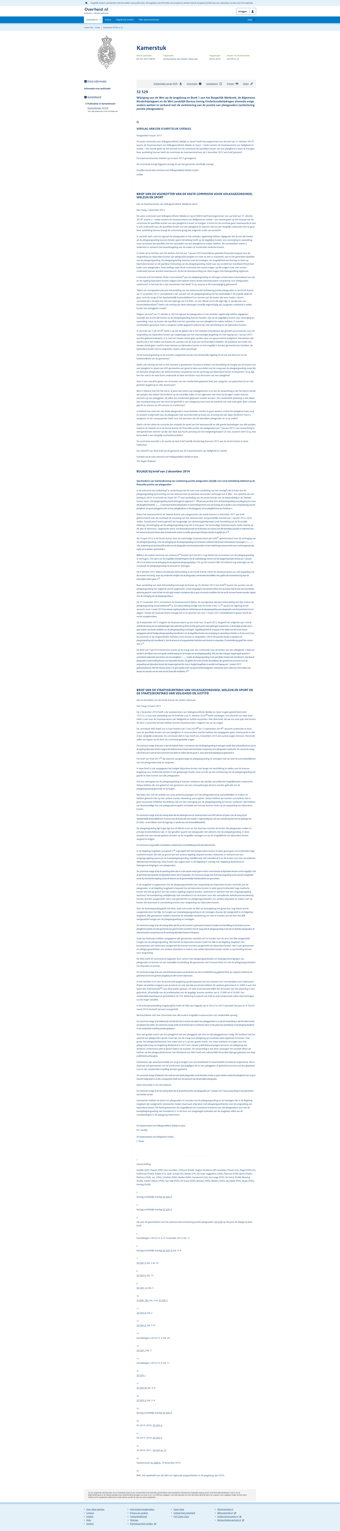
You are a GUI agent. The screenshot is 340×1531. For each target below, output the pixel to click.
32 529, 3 (141, 1263)
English (89, 1516)
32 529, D (141, 1312)
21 (223, 728)
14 (225, 584)
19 (206, 715)
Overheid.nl (92, 20)
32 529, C (163, 1300)
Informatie (192, 83)
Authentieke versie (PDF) (166, 84)
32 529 (212, 480)
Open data (179, 1509)
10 (228, 531)
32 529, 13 (142, 1287)
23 (174, 850)
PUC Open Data (181, 1516)
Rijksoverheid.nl (225, 1512)
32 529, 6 (141, 1275)
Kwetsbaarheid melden (141, 1523)
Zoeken (90, 1523)
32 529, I (141, 1350)
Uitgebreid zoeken (125, 19)
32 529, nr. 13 (159, 1450)
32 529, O (167, 1250)
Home (108, 19)
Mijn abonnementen (149, 19)
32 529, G (141, 1325)
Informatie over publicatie (97, 88)
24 (161, 988)
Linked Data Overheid (184, 1512)
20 (198, 728)
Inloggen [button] (242, 11)
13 (159, 578)
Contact (90, 1512)
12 (180, 554)
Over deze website (95, 1509)
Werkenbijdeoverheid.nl (229, 1520)
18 (188, 670)
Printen (230, 83)
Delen (246, 83)
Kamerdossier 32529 (98, 108)
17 (143, 643)
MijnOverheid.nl (225, 1509)
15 (170, 605)
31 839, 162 (143, 1300)
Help (88, 1520)
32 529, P (167, 1196)
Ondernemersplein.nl (227, 1516)
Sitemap (134, 1520)
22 (161, 758)
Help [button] (250, 19)
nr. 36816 (155, 1462)
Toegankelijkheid (138, 1516)
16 (221, 605)
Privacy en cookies (139, 1512)
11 (218, 537)
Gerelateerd (212, 83)
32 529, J (141, 1375)
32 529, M (142, 1387)
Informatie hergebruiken (142, 1509)
